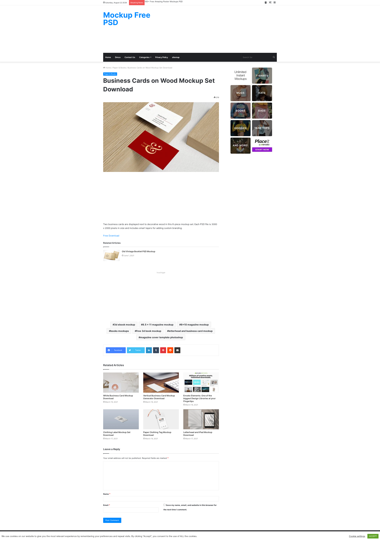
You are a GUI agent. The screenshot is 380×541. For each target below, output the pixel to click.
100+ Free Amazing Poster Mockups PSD (164, 1)
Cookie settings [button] (357, 536)
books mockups (119, 330)
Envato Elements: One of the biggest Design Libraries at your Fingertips (199, 398)
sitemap (175, 57)
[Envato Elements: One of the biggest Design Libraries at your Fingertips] (201, 382)
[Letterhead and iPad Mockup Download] (201, 419)
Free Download (111, 235)
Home (108, 57)
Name (106, 494)
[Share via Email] (177, 350)
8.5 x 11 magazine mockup (157, 324)
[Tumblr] (156, 350)
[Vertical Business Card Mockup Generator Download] (161, 382)
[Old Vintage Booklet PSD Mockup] (111, 255)
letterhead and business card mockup (191, 330)
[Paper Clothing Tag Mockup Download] (161, 419)
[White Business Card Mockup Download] (121, 382)
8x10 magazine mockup (195, 324)
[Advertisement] (220, 29)
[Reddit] (170, 350)
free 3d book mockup (148, 330)
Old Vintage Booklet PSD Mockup (138, 251)
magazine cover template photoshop (161, 337)
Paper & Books (119, 67)
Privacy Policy (161, 57)
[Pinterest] (163, 350)
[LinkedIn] (149, 350)
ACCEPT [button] (373, 536)
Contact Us (130, 57)
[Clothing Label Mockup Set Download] (121, 419)
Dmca (117, 57)
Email (106, 505)
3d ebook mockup (124, 324)
